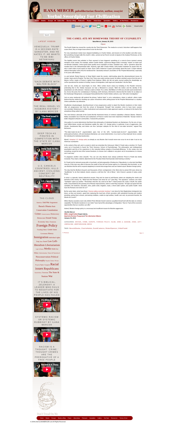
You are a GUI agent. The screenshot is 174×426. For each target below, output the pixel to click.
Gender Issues (52, 230)
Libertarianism (80, 224)
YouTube (106, 418)
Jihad (134, 222)
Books (47, 418)
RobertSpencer (111, 228)
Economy (41, 222)
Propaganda (47, 265)
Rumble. (129, 26)
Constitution (52, 210)
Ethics (47, 222)
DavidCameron (99, 228)
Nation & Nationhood (54, 253)
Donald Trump (51, 218)
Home (42, 418)
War (50, 276)
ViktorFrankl (122, 228)
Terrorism (45, 272)
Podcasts (84, 418)
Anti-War (45, 202)
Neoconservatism (43, 257)
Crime (85, 222)
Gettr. (109, 26)
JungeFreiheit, (73, 214)
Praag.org (80, 216)
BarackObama (74, 228)
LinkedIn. (78, 26)
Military (36, 253)
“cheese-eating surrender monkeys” (99, 191)
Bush (53, 206)
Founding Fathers (42, 230)
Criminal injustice (45, 214)
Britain (78, 222)
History (51, 233)
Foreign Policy (103, 222)
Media (89, 224)
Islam (113, 222)
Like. (86, 26)
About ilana (77, 418)
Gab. (102, 26)
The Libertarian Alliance (93, 216)
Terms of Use (123, 418)
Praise (69, 418)
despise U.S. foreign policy (79, 139)
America (39, 202)
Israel (45, 241)
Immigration (41, 237)
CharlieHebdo (86, 228)
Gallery (100, 418)
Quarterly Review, (70, 216)
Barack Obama (45, 206)
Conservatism (41, 210)
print (104, 44)
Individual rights (54, 237)
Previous (65, 232)
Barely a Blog (62, 418)
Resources (114, 418)
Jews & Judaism (123, 222)
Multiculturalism (43, 253)
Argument (53, 202)
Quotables (92, 418)
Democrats (41, 218)
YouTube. (118, 26)
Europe (92, 222)
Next (142, 233)
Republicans (51, 268)
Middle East (54, 249)
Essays (53, 418)
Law (50, 241)
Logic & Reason (40, 249)
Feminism (53, 222)
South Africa (38, 272)
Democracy (55, 214)
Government (43, 233)
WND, (66, 214)
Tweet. (94, 26)
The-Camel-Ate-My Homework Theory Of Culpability (104, 38)
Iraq (37, 241)
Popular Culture (50, 260)
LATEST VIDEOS (47, 41)
